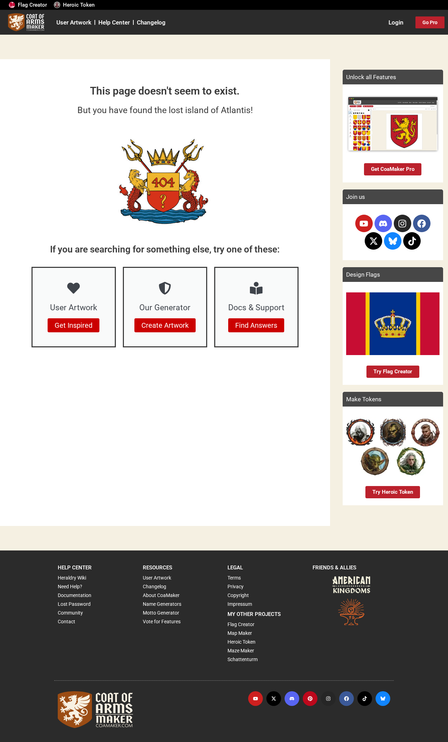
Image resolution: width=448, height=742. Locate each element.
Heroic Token (78, 5)
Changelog (151, 22)
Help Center (114, 22)
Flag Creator (32, 5)
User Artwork (73, 22)
